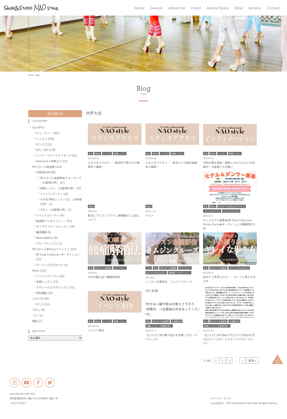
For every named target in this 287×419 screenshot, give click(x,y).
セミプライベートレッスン (52, 226)
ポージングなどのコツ (49, 265)
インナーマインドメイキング (54, 155)
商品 (35, 321)
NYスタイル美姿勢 (43, 167)
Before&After (45, 238)
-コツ (35, 315)
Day (34, 127)
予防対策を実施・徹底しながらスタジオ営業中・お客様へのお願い (229, 165)
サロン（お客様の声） (53, 210)
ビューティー (44, 133)
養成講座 (41, 232)
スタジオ (37, 298)
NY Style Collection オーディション (58, 254)
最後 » (252, 360)
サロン (36, 310)
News (35, 270)
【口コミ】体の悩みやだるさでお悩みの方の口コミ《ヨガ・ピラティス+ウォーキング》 (229, 339)
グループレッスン (47, 243)
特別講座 (41, 293)
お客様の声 (43, 172)
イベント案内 (96, 330)
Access (254, 7)
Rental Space (218, 7)
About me (176, 7)
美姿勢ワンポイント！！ (51, 221)
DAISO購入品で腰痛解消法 (104, 277)
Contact (273, 7)
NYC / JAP (42, 150)
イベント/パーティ (51, 194)
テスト (149, 215)
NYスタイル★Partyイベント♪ (51, 249)
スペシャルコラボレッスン (52, 287)
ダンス (40, 144)
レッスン (41, 139)
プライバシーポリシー (221, 398)
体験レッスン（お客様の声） (58, 188)
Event (196, 7)
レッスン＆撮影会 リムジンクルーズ (168, 281)
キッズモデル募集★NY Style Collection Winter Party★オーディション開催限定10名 (229, 224)
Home (139, 7)
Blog (238, 7)
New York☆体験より (49, 161)
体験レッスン (44, 281)
